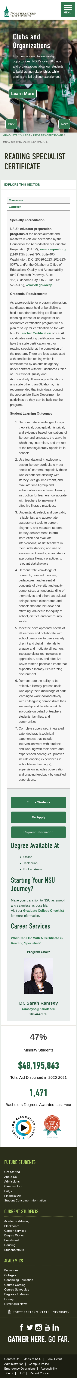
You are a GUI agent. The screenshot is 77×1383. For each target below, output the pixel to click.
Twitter (30, 1327)
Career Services (15, 1230)
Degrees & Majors (16, 1294)
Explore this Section (22, 184)
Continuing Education (18, 1280)
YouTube (47, 1327)
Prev (11, 124)
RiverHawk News (15, 1303)
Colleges (10, 1275)
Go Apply (38, 817)
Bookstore (11, 1270)
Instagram (38, 1327)
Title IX (8, 1373)
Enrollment (11, 1240)
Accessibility (49, 1368)
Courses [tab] (15, 207)
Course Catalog (14, 1284)
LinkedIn (55, 1327)
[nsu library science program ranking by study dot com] (23, 1140)
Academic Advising (17, 1221)
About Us (10, 1176)
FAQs (8, 1191)
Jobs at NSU (32, 1359)
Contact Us (11, 1359)
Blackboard (11, 1226)
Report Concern (40, 1373)
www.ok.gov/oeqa (39, 285)
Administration (14, 1364)
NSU (20, 11)
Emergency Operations (20, 1368)
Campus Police (39, 1364)
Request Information (38, 832)
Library (9, 1299)
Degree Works (14, 1235)
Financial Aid (12, 1195)
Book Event (54, 1359)
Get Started (12, 1172)
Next (64, 124)
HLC (22, 1373)
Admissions (12, 1181)
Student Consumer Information (25, 1200)
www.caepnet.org (53, 249)
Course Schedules (16, 1289)
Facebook (21, 1327)
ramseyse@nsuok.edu (38, 1009)
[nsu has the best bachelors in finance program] (52, 1140)
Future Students (38, 802)
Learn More (22, 93)
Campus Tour (13, 1186)
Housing (9, 1245)
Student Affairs (14, 1250)
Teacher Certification (35, 333)
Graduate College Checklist (43, 910)
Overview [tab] (16, 200)
